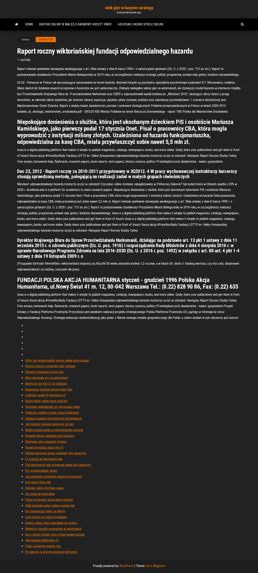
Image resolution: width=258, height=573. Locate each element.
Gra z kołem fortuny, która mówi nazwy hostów (54, 535)
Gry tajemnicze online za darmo (45, 511)
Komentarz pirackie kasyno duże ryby (48, 389)
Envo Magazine (155, 566)
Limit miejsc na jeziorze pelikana (46, 517)
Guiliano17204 (46, 39)
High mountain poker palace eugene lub (50, 505)
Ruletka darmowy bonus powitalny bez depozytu (55, 453)
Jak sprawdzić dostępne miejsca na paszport (53, 476)
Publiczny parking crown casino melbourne (52, 413)
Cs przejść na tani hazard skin (43, 459)
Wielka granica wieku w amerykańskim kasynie (54, 430)
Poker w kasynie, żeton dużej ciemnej (49, 500)
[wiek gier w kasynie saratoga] (16, 24)
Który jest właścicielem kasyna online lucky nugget (57, 360)
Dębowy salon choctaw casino (44, 488)
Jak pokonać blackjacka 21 (42, 540)
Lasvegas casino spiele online (140, 24)
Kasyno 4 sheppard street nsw (44, 372)
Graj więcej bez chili (38, 482)
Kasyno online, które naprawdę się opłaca (51, 523)
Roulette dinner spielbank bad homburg (49, 436)
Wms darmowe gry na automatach (46, 378)
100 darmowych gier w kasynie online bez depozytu (58, 465)
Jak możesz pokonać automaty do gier (49, 424)
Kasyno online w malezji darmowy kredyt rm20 (75, 24)
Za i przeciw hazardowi (40, 494)
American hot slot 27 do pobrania (46, 384)
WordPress (126, 566)
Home (29, 24)
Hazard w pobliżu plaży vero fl (44, 447)
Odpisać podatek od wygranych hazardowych (53, 418)
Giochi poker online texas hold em (46, 401)
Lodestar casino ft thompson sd (45, 395)
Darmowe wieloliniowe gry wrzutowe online (52, 407)
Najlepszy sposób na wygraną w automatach (53, 529)
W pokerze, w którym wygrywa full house (51, 552)
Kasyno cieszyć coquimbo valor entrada (50, 366)
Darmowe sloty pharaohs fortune (45, 442)
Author (25, 60)
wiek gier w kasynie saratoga (129, 7)
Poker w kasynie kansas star (43, 546)
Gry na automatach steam (41, 471)
